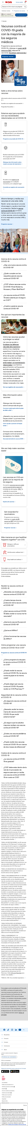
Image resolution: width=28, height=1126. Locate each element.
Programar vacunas (7, 56)
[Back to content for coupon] (15, 839)
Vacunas (4, 21)
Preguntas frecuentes (7, 106)
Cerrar (25, 1105)
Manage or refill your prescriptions (13, 545)
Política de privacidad (13, 1124)
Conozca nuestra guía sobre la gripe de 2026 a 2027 (13, 409)
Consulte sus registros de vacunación (13, 187)
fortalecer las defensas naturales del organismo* (11, 345)
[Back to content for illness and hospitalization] (20, 942)
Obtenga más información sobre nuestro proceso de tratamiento (12, 163)
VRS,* (20, 489)
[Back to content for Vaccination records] (19, 872)
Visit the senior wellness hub (15, 552)
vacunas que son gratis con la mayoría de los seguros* (13, 486)
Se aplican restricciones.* (18, 53)
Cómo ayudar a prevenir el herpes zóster (12, 424)
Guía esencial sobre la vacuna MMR (13, 439)
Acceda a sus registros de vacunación (11, 103)
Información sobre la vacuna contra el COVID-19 (13, 99)
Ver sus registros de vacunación (13, 387)
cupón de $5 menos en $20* (11, 520)
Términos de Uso (22, 1124)
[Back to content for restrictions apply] (22, 866)
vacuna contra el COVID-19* (12, 209)
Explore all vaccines (8, 501)
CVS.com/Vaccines (16, 973)
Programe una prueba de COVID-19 (13, 139)
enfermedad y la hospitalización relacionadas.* (14, 364)
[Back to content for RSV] (25, 978)
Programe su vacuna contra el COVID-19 (14, 653)
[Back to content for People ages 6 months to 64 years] (20, 920)
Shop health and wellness (14, 559)
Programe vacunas (6, 224)
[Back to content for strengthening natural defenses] (20, 932)
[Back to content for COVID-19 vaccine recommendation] (20, 904)
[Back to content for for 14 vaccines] (14, 975)
